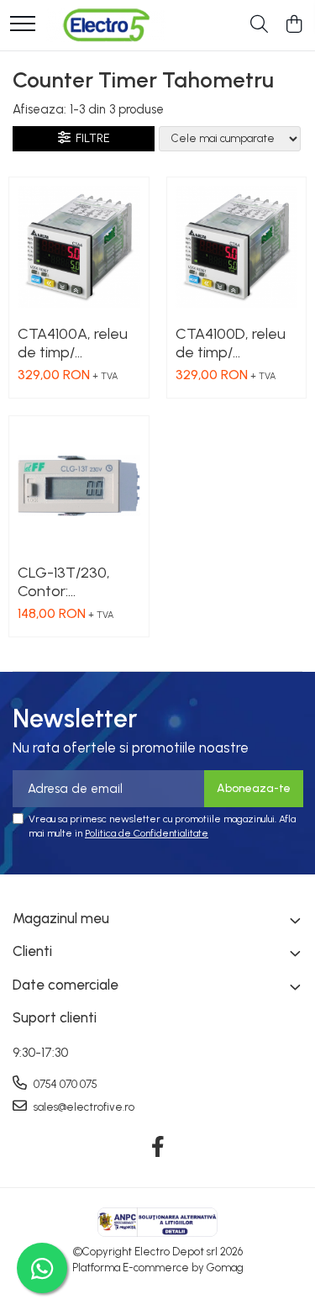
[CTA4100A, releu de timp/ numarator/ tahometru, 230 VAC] (79, 247)
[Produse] (22, 25)
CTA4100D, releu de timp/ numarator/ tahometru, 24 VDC (231, 343)
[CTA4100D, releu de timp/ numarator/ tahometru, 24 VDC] (237, 247)
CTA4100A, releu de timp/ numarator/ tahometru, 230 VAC (73, 343)
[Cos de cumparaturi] (293, 25)
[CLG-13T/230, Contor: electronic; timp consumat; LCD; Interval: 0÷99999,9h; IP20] (79, 486)
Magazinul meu (61, 918)
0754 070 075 (64, 1084)
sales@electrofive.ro (82, 1107)
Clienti (32, 951)
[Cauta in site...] (259, 25)
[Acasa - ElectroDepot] (105, 25)
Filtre (90, 138)
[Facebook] (157, 1148)
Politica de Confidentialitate (146, 833)
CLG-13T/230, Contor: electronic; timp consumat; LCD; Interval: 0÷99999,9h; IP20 (76, 581)
